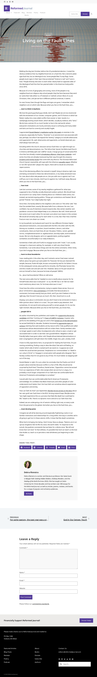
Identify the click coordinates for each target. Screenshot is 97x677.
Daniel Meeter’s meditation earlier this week (45, 132)
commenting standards (40, 604)
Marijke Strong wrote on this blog (60, 391)
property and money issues (29, 159)
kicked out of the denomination (66, 321)
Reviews (29, 12)
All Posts (29, 493)
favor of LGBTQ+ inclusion (54, 318)
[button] (91, 14)
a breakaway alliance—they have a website (56, 154)
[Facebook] (4, 1)
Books (27, 15)
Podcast (42, 12)
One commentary (40, 291)
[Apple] (7, 1)
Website (22, 588)
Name (22, 572)
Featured (17, 12)
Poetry (36, 12)
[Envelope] (12, 1)
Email (22, 580)
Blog (23, 12)
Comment (23, 548)
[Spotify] (10, 1)
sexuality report (64, 162)
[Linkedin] (62, 659)
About (8, 12)
